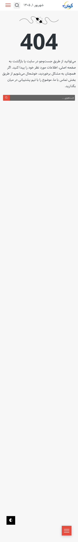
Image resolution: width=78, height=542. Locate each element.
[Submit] (6, 97)
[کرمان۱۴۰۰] (67, 5)
